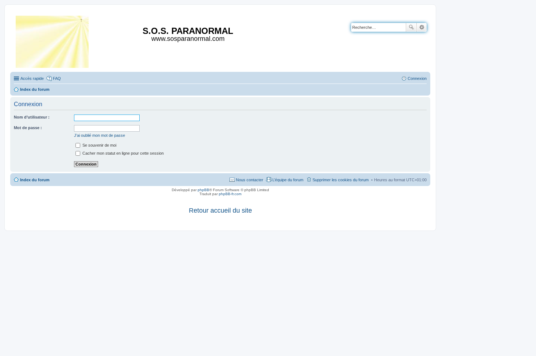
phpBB (203, 190)
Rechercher (411, 27)
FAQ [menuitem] (57, 78)
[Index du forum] (52, 40)
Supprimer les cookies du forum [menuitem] (340, 180)
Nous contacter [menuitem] (249, 180)
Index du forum (35, 180)
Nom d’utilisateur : (32, 117)
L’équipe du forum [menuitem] (287, 180)
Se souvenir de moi (98, 145)
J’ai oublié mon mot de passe (99, 135)
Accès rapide (32, 78)
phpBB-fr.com (230, 194)
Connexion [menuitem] (417, 78)
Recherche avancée (422, 27)
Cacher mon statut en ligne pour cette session (122, 153)
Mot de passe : (28, 127)
